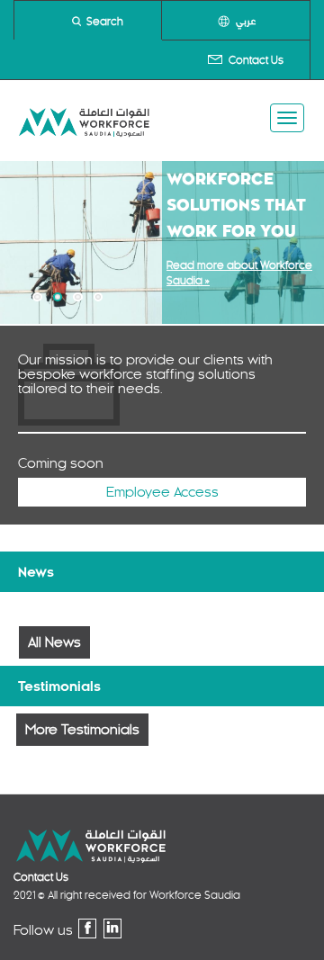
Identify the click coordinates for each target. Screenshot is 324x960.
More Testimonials (82, 729)
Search (104, 21)
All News (54, 642)
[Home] (84, 120)
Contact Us (256, 60)
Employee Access (162, 492)
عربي (246, 21)
